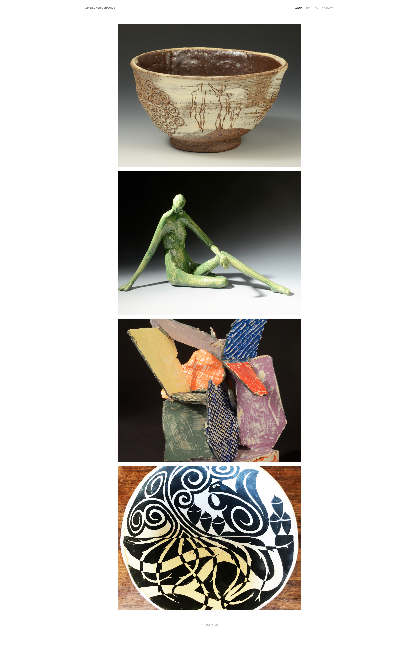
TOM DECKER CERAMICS (99, 8)
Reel (308, 8)
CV (316, 8)
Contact (327, 8)
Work (298, 8)
